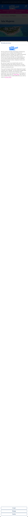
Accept (14, 508)
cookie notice (16, 74)
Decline (14, 514)
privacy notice (8, 77)
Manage (14, 511)
